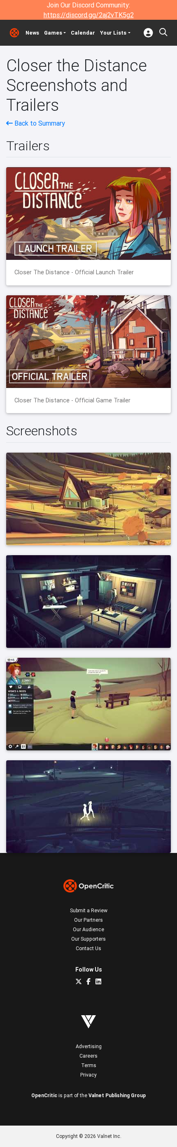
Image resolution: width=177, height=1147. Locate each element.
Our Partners (88, 920)
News (32, 32)
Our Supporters (88, 939)
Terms (88, 1065)
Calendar (83, 32)
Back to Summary (39, 123)
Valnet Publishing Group (117, 1095)
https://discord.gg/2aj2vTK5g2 (89, 15)
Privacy (88, 1075)
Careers (88, 1056)
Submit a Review (88, 910)
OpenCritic (44, 1095)
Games (53, 32)
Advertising (89, 1046)
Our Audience (88, 929)
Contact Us (88, 948)
